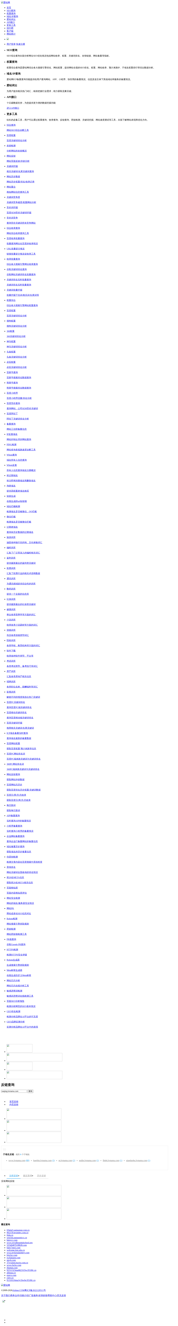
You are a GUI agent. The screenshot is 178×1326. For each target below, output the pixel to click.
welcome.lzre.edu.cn (16, 1250)
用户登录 (11, 44)
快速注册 (20, 44)
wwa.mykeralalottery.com (18, 1252)
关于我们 (5, 1295)
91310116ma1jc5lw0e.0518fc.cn (21, 1280)
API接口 (11, 22)
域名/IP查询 (12, 16)
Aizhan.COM (18, 1290)
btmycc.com (12, 1240)
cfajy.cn (10, 1278)
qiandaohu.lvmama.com (138, 1160)
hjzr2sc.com (12, 1255)
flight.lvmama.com (112, 1160)
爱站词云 (11, 19)
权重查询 (11, 13)
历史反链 (41, 1175)
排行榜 (10, 28)
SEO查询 (11, 10)
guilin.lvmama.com (89, 1160)
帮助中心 (52, 1295)
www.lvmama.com (18, 1160)
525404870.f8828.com (17, 1245)
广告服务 (33, 1295)
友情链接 (42, 1295)
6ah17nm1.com (13, 1247)
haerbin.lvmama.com (44, 1160)
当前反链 (13, 1175)
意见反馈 (61, 1295)
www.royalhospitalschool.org (20, 1242)
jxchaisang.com (13, 1257)
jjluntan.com (12, 1268)
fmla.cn (10, 1235)
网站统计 (11, 34)
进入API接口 (13, 108)
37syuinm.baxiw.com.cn (17, 1263)
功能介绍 (24, 1295)
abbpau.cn (11, 1273)
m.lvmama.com (67, 1160)
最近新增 (27, 1175)
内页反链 (13, 1104)
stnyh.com (11, 1260)
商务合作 (14, 1295)
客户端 (10, 31)
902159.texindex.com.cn (17, 1232)
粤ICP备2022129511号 (35, 1290)
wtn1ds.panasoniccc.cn (17, 1237)
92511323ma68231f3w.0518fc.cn (21, 1270)
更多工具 (11, 25)
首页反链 (13, 1101)
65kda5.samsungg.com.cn (18, 1230)
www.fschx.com (14, 1265)
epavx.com (11, 1275)
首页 (9, 7)
